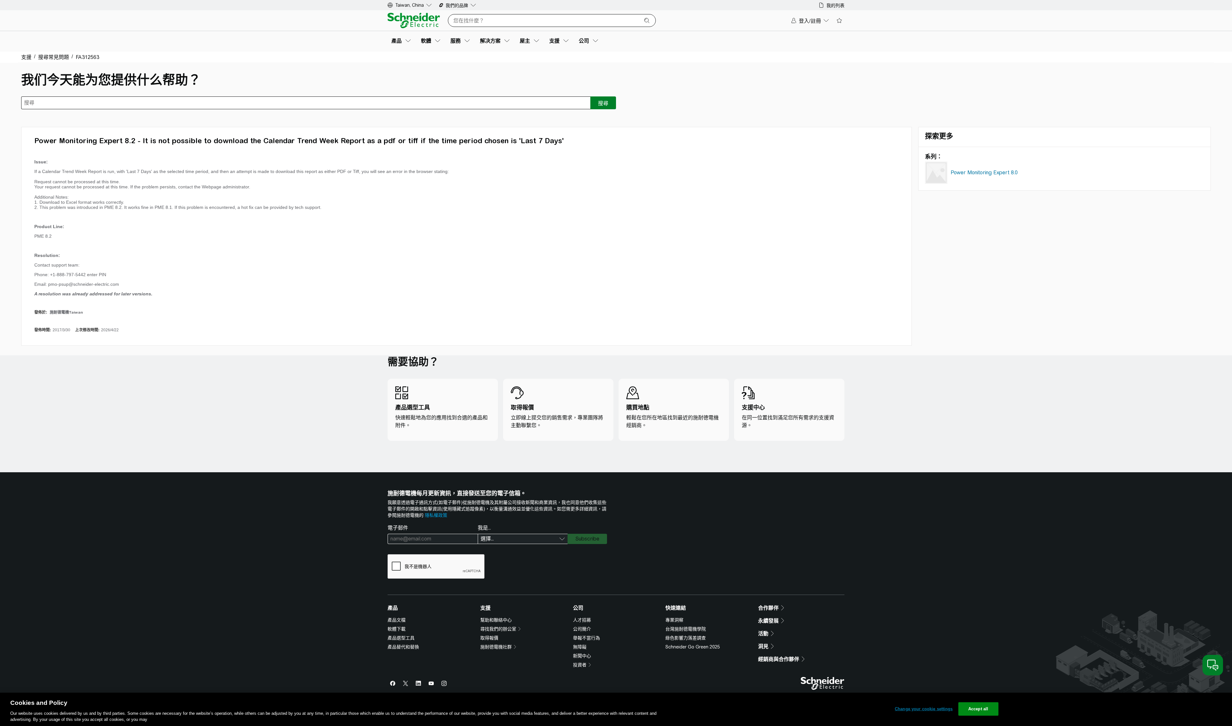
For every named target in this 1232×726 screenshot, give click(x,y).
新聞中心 (582, 655)
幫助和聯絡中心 (496, 620)
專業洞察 (674, 620)
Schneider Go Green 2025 (692, 646)
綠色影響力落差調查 (685, 637)
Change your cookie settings (924, 708)
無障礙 (579, 646)
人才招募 (582, 620)
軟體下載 (397, 628)
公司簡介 (582, 628)
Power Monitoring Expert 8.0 (984, 172)
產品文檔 (397, 620)
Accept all (978, 708)
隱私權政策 (436, 515)
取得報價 (489, 637)
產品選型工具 (401, 637)
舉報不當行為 (586, 637)
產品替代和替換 (403, 646)
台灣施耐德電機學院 (685, 628)
